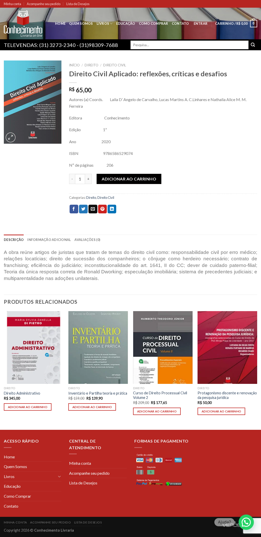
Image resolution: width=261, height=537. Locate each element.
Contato (180, 23)
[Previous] (4, 370)
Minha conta (12, 4)
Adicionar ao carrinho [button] (27, 407)
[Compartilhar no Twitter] (83, 209)
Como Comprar (153, 23)
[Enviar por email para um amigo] (92, 209)
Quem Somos (81, 23)
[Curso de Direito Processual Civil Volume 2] (163, 347)
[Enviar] (253, 45)
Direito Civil (114, 65)
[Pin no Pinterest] (102, 209)
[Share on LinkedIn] (112, 209)
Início (74, 65)
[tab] (14, 240)
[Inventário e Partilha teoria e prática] (98, 347)
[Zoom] (11, 137)
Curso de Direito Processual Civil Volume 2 (160, 395)
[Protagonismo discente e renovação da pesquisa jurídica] (227, 347)
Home (60, 23)
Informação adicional (49, 240)
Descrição (14, 240)
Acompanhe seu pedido (43, 4)
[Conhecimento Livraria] (25, 23)
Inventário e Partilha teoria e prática (97, 393)
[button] (246, 522)
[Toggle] (59, 476)
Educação (125, 23)
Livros (103, 23)
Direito (91, 65)
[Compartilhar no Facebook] (74, 209)
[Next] (257, 370)
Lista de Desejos (77, 4)
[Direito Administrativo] (33, 347)
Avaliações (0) (87, 240)
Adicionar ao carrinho (129, 178)
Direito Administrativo (22, 393)
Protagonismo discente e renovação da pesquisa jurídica (227, 395)
